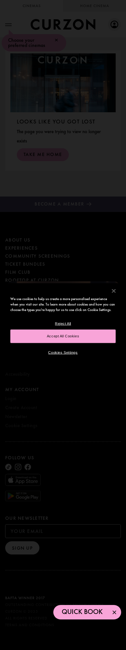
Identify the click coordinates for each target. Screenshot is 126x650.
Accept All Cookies (63, 336)
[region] (63, 325)
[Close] (114, 291)
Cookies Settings (63, 352)
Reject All (63, 323)
